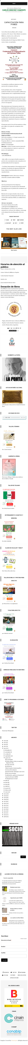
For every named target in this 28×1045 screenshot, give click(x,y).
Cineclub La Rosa (22, 975)
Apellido (3, 952)
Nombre (3, 946)
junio (6, 782)
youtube (6, 975)
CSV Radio (12, 975)
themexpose (14, 1040)
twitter (14, 972)
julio (6, 780)
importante (13, 19)
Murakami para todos (15, 887)
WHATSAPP (8, 223)
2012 (5, 811)
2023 (5, 746)
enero (6, 792)
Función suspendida (8, 878)
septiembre (8, 756)
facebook (6, 972)
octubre (7, 754)
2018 (5, 799)
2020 (5, 795)
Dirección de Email (6, 940)
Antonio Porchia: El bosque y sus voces (14, 771)
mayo (6, 784)
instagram (22, 972)
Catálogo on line (14, 977)
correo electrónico (9, 297)
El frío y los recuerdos (10, 773)
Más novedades (9, 759)
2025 (5, 742)
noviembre (7, 752)
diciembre (7, 750)
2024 (5, 744)
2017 (5, 801)
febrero (7, 790)
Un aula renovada (9, 764)
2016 (5, 803)
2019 (5, 797)
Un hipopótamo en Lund (11, 778)
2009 (5, 816)
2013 (5, 809)
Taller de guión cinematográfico (13, 768)
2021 (5, 794)
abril (6, 786)
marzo (6, 788)
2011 (5, 813)
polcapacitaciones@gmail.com (10, 206)
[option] (14, 242)
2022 (5, 748)
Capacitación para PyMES (11, 777)
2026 (5, 740)
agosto (7, 758)
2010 (5, 814)
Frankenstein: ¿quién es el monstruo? (14, 775)
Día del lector (8, 766)
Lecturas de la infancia (11, 770)
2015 (5, 805)
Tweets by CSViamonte (7, 730)
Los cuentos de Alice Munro (17, 917)
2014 (5, 807)
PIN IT (15, 223)
